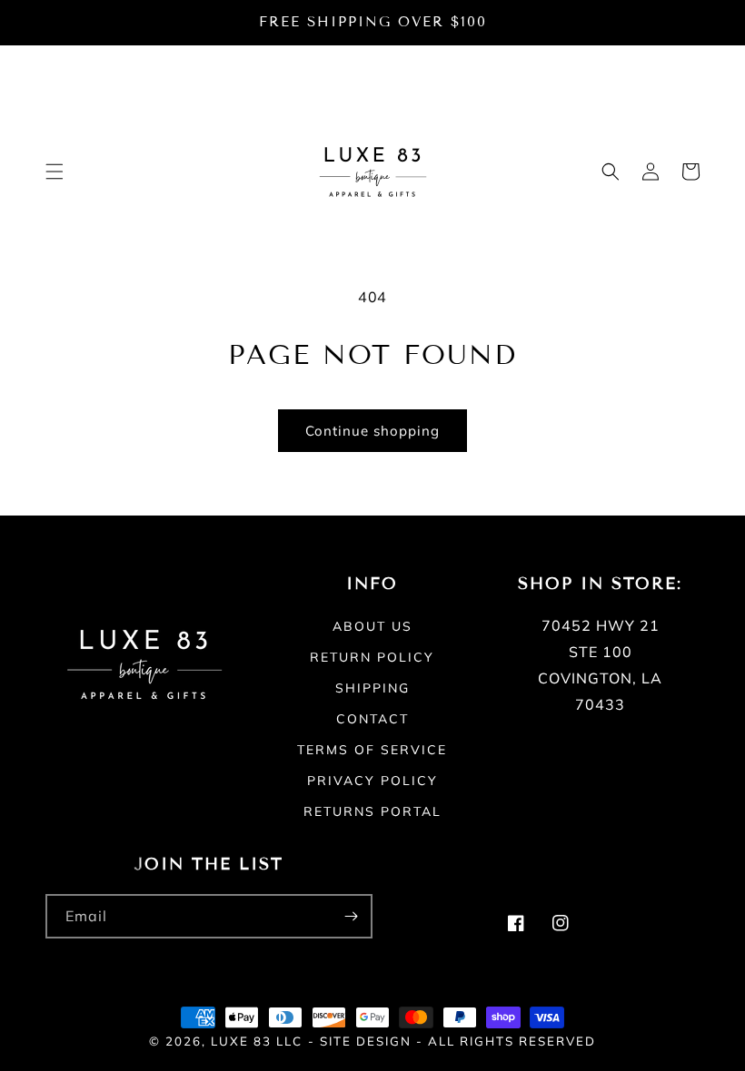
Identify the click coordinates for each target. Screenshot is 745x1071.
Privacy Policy (372, 780)
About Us (372, 627)
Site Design (366, 1041)
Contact (372, 719)
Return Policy (372, 657)
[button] (54, 172)
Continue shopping (372, 430)
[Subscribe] (351, 916)
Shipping (372, 688)
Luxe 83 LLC (257, 1041)
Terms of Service (372, 750)
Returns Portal (372, 811)
